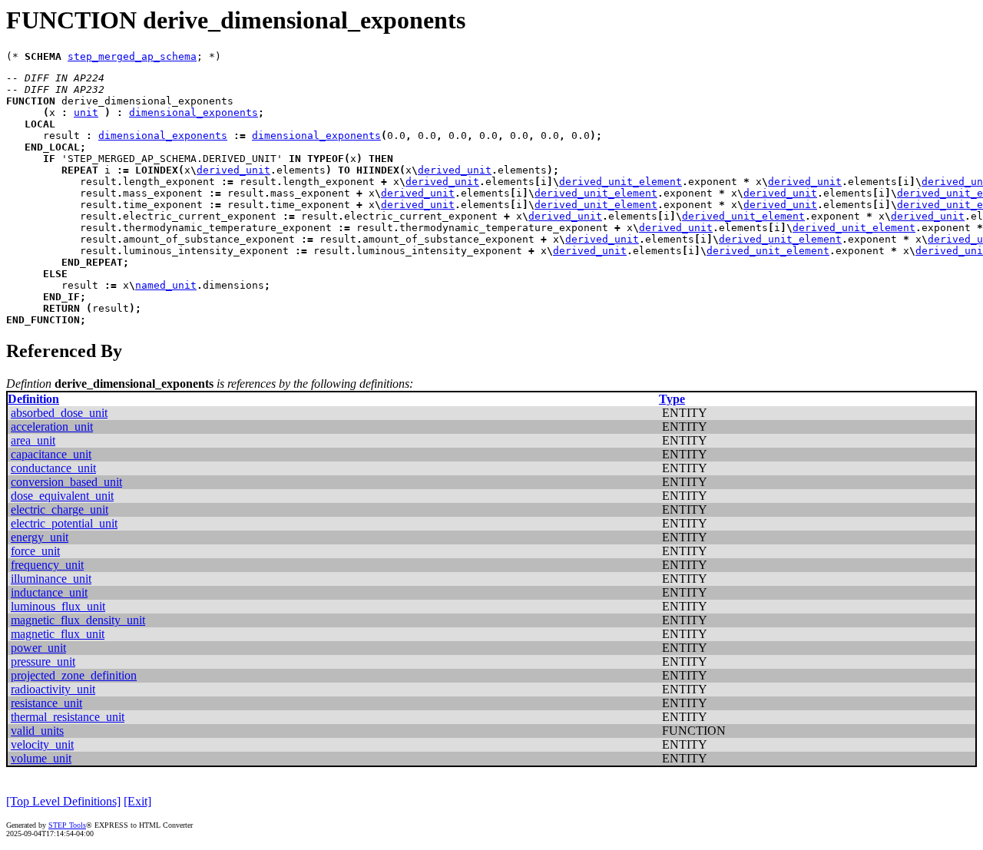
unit (86, 112)
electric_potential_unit (64, 523)
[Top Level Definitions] (63, 801)
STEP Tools (67, 825)
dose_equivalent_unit (62, 495)
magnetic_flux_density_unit (78, 620)
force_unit (35, 550)
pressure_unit (43, 661)
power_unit (38, 647)
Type (672, 398)
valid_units (37, 730)
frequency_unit (47, 564)
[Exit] (137, 801)
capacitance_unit (51, 454)
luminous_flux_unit (58, 606)
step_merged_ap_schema (132, 56)
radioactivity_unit (53, 689)
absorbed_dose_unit (59, 412)
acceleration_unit (52, 426)
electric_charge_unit (59, 509)
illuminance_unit (51, 578)
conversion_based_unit (66, 481)
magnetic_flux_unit (57, 633)
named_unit (166, 285)
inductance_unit (49, 592)
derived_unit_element (620, 181)
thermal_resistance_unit (67, 716)
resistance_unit (46, 702)
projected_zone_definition (74, 675)
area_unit (33, 440)
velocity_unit (42, 744)
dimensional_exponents (193, 112)
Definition (33, 398)
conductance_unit (53, 468)
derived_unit (233, 170)
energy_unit (39, 537)
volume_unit (41, 758)
